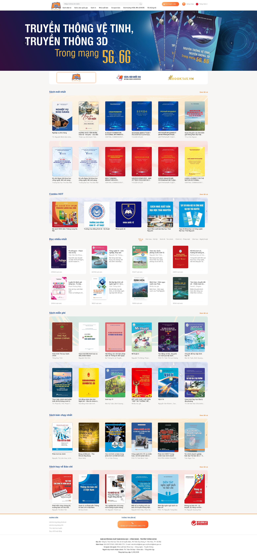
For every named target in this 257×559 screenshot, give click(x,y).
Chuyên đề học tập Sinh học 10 (193, 355)
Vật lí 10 (161, 399)
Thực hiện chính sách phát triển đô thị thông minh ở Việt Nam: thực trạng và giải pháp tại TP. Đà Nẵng (61, 402)
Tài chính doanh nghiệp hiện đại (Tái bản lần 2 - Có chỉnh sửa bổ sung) (194, 456)
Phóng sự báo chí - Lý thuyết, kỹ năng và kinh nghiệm (192, 507)
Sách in (93, 8)
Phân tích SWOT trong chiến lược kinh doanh (166, 455)
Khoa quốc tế (120, 229)
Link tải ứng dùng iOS (56, 525)
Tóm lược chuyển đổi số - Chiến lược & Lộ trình (197, 284)
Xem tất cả (204, 92)
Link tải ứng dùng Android (57, 522)
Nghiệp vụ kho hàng (59, 133)
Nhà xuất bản (103, 8)
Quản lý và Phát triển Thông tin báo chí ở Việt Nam (89, 506)
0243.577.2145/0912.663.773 (133, 526)
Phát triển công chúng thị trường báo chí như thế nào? (61, 507)
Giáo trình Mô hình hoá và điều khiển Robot (88, 355)
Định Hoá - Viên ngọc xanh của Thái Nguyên (157, 284)
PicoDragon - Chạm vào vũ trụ (76, 252)
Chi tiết (80, 270)
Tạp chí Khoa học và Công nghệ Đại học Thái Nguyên (190, 230)
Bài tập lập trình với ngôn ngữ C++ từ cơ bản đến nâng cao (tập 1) (116, 284)
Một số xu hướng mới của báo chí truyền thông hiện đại (141, 507)
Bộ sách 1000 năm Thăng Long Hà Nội (64, 230)
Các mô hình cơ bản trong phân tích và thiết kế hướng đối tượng (115, 456)
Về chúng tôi (151, 8)
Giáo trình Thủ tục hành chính (60, 355)
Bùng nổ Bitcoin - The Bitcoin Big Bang (86, 455)
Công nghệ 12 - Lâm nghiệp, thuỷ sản (116, 252)
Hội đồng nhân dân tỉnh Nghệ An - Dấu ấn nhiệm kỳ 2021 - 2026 (88, 401)
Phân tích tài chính (59, 454)
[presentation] (25, 43)
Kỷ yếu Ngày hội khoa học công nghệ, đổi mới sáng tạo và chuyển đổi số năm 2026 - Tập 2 (88, 181)
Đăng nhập (190, 4)
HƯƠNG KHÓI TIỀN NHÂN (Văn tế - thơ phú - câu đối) (88, 134)
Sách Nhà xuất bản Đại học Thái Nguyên (159, 230)
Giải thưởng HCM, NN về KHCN (133, 8)
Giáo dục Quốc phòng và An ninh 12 (157, 252)
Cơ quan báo (115, 8)
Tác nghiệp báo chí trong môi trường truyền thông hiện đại (114, 507)
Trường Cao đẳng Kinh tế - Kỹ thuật (97, 229)
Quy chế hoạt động (55, 531)
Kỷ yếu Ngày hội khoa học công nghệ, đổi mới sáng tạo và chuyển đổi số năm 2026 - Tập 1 (61, 181)
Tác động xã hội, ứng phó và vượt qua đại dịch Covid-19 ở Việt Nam (167, 355)
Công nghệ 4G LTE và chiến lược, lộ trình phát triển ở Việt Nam (142, 456)
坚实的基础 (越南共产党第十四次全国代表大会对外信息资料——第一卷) (141, 134)
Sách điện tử (67, 8)
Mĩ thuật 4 (135, 354)
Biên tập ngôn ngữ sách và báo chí (167, 506)
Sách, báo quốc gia (81, 8)
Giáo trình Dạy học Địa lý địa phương (194, 400)
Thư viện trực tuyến (55, 528)
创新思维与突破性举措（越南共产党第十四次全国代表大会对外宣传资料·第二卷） (141, 180)
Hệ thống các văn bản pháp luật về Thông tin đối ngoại (115, 355)
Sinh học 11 (109, 399)
